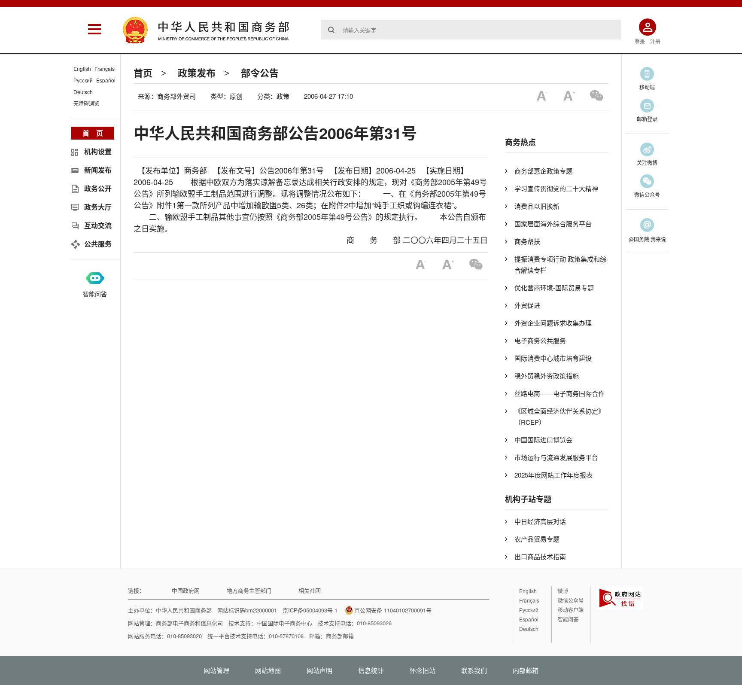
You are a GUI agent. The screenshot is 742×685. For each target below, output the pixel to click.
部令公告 (260, 72)
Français (104, 68)
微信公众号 (571, 600)
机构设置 (98, 151)
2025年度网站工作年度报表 (553, 474)
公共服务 (98, 244)
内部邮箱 (525, 670)
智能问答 (95, 293)
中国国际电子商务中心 (284, 623)
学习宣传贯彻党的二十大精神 (556, 188)
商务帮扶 (527, 241)
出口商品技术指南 (540, 556)
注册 (655, 41)
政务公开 (98, 188)
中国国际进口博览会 (543, 439)
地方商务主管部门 (249, 590)
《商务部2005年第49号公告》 (324, 216)
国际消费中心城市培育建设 (553, 357)
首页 (143, 72)
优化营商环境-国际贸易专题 (554, 287)
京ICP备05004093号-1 (310, 610)
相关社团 (309, 590)
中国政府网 (186, 590)
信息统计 (371, 670)
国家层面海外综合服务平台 (553, 223)
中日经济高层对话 (540, 521)
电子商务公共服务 (540, 340)
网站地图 (268, 670)
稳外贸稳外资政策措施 (546, 375)
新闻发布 (98, 170)
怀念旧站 (422, 670)
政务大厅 (98, 207)
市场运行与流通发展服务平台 (556, 457)
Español (106, 80)
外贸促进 (527, 305)
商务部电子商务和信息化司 (189, 623)
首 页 (92, 133)
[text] (471, 30)
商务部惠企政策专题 (543, 170)
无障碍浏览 (86, 103)
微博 (563, 590)
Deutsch (83, 91)
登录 (640, 41)
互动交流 (98, 225)
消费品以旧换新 (537, 205)
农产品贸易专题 (537, 538)
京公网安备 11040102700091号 (393, 610)
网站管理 (216, 670)
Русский (83, 80)
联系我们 (474, 670)
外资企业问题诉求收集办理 (553, 322)
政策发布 (197, 72)
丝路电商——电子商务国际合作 (559, 393)
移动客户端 (571, 609)
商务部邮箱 (340, 636)
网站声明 (319, 670)
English (82, 68)
